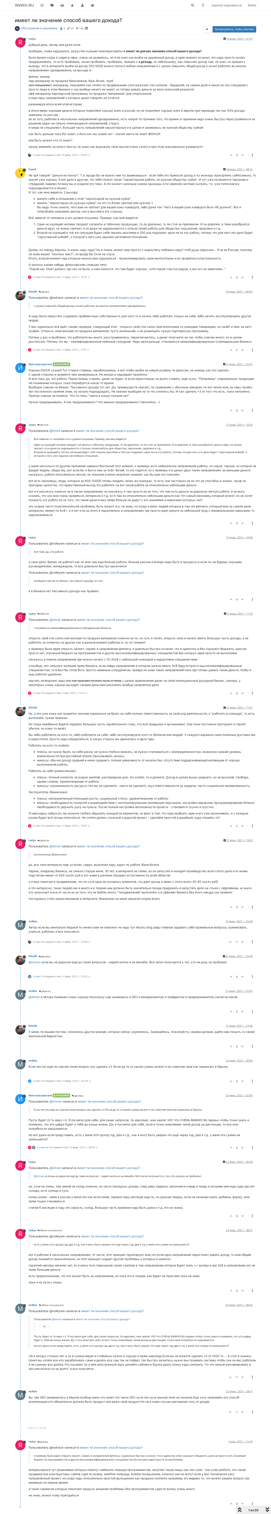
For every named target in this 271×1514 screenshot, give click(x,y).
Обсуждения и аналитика (39, 28)
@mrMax (45, 956)
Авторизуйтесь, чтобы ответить (234, 29)
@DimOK (44, 614)
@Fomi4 (44, 425)
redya (32, 38)
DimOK (33, 291)
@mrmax (35, 962)
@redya (45, 291)
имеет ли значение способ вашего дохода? (111, 297)
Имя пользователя (40, 364)
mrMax (33, 921)
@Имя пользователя (51, 1230)
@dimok (55, 619)
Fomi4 (32, 169)
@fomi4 (55, 430)
